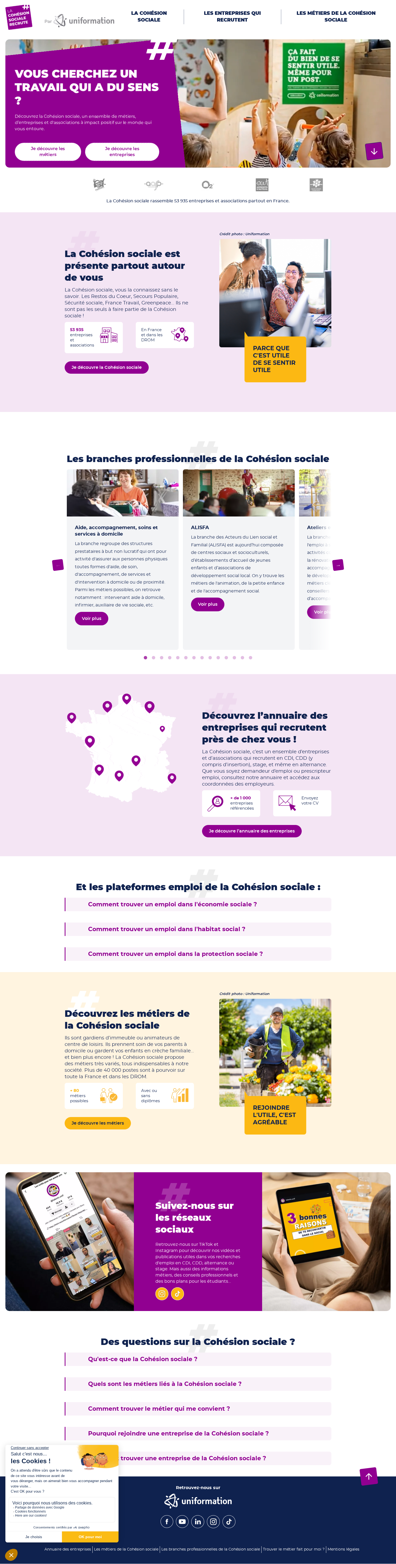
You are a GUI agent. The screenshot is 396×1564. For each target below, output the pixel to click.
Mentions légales (343, 1549)
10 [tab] (218, 658)
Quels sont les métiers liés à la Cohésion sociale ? (165, 1384)
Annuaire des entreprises (67, 1549)
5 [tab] (177, 658)
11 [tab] (226, 658)
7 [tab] (194, 658)
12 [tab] (234, 658)
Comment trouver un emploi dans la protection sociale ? (175, 954)
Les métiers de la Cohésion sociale (126, 1549)
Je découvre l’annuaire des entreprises (252, 831)
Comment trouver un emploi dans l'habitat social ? (166, 929)
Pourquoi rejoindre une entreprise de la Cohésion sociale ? (178, 1434)
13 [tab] (242, 658)
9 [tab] (210, 658)
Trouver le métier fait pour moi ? (294, 1549)
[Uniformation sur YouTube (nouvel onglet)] (182, 1526)
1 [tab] (145, 658)
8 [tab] (202, 658)
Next (338, 565)
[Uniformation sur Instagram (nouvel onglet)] (213, 1527)
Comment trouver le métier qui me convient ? (159, 1409)
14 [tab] (250, 658)
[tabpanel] (123, 559)
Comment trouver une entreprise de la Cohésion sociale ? (177, 1458)
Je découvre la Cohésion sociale (107, 367)
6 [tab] (186, 658)
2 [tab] (153, 658)
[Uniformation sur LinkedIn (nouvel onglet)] (197, 1527)
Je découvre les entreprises (122, 151)
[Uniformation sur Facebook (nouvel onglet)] (167, 1526)
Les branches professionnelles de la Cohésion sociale (210, 1549)
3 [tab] (161, 658)
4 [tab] (169, 658)
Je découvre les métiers (48, 151)
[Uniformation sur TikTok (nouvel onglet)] (229, 1527)
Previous (58, 565)
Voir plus (324, 612)
